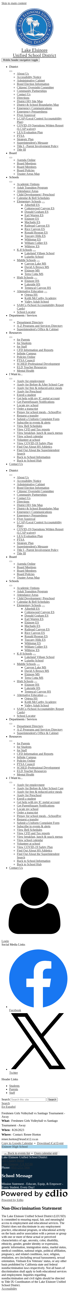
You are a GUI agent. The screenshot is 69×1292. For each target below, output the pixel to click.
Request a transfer (28, 415)
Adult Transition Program (32, 187)
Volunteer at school (28, 439)
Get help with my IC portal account (38, 398)
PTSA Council (26, 360)
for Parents (23, 339)
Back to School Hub (29, 460)
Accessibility (9, 1288)
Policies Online (26, 357)
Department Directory (30, 322)
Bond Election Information (33, 84)
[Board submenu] (10, 157)
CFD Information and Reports (35, 350)
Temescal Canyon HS (38, 287)
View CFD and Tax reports (33, 429)
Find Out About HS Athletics (34, 446)
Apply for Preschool (29, 391)
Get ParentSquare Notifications (35, 401)
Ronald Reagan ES (36, 232)
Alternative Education (30, 291)
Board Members (26, 167)
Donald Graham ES (36, 211)
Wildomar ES (33, 239)
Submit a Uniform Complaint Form (38, 419)
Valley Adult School (37, 301)
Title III (21, 149)
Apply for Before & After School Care (40, 384)
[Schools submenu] (10, 181)
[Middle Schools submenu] (38, 261)
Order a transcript (27, 408)
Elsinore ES (32, 218)
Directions (23, 97)
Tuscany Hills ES (35, 236)
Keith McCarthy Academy (41, 298)
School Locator (26, 312)
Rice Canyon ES (35, 229)
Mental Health (25, 370)
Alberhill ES (32, 205)
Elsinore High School (15, 1146)
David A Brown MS (37, 267)
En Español (9, 1106)
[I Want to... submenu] (10, 378)
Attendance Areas (27, 191)
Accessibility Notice (29, 77)
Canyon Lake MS (35, 263)
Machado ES (32, 222)
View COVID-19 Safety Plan (35, 443)
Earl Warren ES (34, 215)
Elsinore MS (32, 270)
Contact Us (23, 94)
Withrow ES (32, 246)
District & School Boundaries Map (38, 104)
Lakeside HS (32, 284)
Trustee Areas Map (28, 173)
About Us (23, 73)
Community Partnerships (32, 91)
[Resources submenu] (10, 337)
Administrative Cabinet (31, 80)
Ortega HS (31, 294)
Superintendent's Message (32, 142)
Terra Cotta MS (34, 274)
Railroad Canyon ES (37, 225)
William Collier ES (36, 243)
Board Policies (25, 170)
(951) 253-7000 (20, 1167)
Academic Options (28, 184)
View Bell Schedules (29, 426)
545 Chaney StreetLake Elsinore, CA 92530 (17, 1162)
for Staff (22, 346)
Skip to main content (14, 3)
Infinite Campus (26, 353)
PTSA (21, 135)
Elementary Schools (29, 201)
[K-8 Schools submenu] (34, 250)
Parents (13, 1089)
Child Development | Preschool (36, 194)
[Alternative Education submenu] (45, 292)
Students (14, 1085)
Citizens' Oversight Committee (35, 87)
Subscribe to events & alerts (33, 422)
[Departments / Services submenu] (10, 320)
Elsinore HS (32, 281)
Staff (12, 1092)
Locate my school (27, 405)
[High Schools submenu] (35, 278)
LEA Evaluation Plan (30, 132)
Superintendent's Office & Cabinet (37, 329)
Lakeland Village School (39, 253)
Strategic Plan (25, 139)
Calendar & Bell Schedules (33, 198)
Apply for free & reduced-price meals (39, 388)
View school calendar (30, 436)
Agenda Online (26, 160)
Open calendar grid (45, 1153)
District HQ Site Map (30, 101)
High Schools (25, 277)
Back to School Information (33, 457)
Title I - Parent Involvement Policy (37, 146)
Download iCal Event (50, 1143)
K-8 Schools (24, 249)
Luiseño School (34, 256)
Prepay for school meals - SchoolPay (39, 412)
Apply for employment (30, 381)
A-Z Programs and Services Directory (40, 325)
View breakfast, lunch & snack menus (40, 433)
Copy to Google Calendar (17, 1143)
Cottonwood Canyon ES (39, 208)
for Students (24, 343)
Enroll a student (26, 395)
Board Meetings (26, 163)
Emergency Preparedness (32, 111)
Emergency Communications (34, 108)
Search (6, 1099)
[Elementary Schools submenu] (43, 202)
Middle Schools (26, 260)
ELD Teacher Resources (32, 367)
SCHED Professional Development (38, 363)
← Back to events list (17, 1153)
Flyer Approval (26, 115)
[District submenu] (10, 71)
